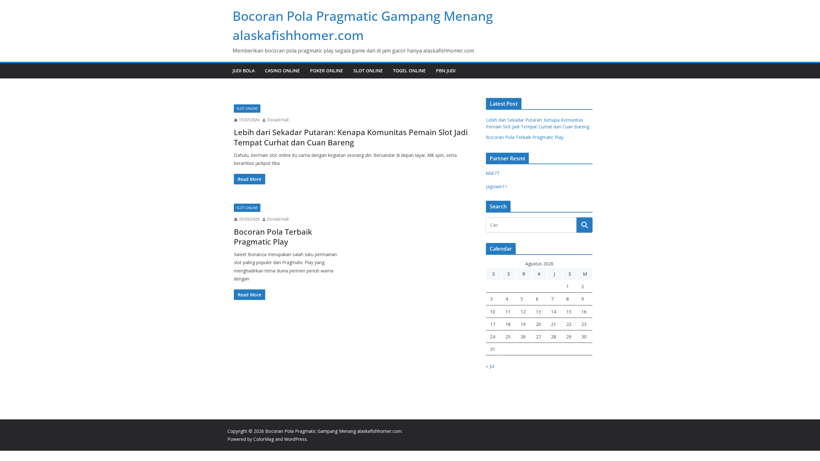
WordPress (295, 439)
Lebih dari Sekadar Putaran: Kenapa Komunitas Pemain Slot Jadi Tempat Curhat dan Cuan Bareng (351, 137)
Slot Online (368, 71)
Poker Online (326, 71)
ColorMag (263, 439)
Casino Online (282, 71)
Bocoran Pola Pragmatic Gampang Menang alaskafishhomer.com (333, 431)
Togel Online (409, 71)
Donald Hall (278, 120)
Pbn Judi (445, 71)
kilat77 (492, 173)
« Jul (490, 366)
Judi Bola (244, 71)
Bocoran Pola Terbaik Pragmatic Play (273, 236)
